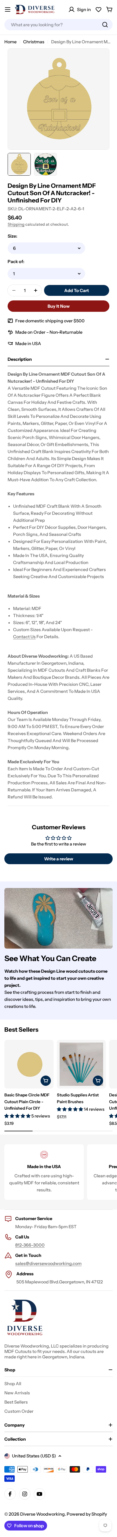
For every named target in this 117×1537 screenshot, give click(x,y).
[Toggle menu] (7, 9)
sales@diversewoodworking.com (48, 1263)
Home (10, 41)
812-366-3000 (30, 1245)
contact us (24, 636)
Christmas (33, 41)
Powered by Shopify (87, 1514)
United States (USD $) (34, 1456)
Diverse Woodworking (42, 1514)
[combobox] (58, 24)
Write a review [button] (58, 858)
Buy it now (59, 306)
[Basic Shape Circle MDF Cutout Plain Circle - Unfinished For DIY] (29, 1064)
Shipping (16, 224)
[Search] (105, 24)
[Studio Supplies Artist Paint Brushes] (81, 1064)
